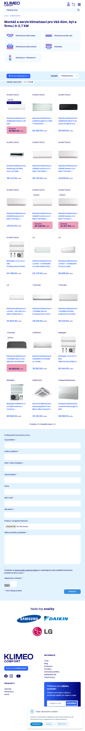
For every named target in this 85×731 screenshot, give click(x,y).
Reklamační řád (50, 674)
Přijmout (36, 724)
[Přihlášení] (68, 4)
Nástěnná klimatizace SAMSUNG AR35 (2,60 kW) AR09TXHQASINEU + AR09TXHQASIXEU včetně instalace (16, 125)
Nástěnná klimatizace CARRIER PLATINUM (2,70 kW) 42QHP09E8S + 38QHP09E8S (41, 361)
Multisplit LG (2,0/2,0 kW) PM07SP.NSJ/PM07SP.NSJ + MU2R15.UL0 (70, 360)
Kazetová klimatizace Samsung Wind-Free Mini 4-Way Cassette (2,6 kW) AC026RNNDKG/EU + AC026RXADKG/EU (41, 410)
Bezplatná (16, 668)
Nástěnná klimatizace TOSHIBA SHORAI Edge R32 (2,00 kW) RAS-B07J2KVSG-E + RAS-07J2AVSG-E (67, 314)
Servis (6, 694)
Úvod (6, 16)
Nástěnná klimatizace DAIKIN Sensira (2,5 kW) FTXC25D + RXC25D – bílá (16, 217)
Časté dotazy (49, 677)
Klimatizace (9, 692)
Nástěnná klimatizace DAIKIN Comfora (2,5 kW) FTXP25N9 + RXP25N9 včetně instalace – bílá (41, 218)
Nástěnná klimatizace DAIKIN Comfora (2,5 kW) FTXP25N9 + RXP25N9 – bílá (41, 170)
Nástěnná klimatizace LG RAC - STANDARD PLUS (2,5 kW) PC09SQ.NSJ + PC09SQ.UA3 (67, 266)
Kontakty (47, 669)
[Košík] (73, 4)
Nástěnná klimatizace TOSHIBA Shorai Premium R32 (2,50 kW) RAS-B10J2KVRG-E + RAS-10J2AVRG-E (42, 314)
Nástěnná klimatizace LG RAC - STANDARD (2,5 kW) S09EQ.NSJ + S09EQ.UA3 (42, 265)
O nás (46, 661)
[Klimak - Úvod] (12, 4)
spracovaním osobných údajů (26, 570)
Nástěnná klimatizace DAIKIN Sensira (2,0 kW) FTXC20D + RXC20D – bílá (67, 170)
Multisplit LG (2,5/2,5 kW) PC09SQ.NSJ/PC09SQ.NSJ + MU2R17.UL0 (18, 265)
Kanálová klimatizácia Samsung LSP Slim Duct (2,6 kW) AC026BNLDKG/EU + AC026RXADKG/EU (16, 171)
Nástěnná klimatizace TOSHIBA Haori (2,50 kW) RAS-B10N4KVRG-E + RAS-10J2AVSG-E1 (17, 360)
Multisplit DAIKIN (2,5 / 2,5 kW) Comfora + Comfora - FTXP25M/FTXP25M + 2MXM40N (16, 409)
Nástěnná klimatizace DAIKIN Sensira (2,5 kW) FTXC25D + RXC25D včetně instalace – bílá (67, 218)
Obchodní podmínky (51, 672)
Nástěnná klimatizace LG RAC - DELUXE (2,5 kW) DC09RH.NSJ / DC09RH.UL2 (16, 313)
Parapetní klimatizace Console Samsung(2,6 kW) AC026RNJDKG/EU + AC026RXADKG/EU (68, 409)
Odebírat (72, 703)
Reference (48, 666)
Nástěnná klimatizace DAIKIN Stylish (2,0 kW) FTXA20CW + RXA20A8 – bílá (42, 122)
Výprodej (7, 689)
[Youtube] (18, 676)
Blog (46, 663)
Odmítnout (62, 724)
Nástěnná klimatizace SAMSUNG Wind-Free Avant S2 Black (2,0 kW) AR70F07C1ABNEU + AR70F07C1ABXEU (67, 125)
